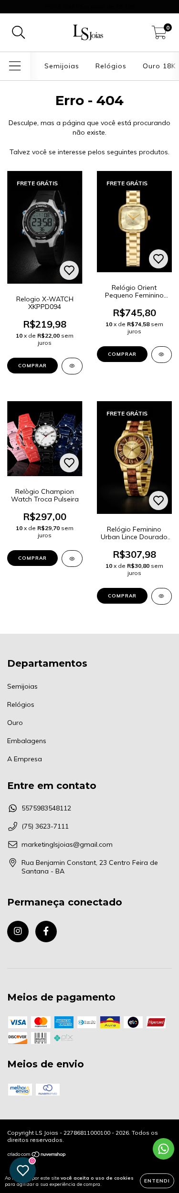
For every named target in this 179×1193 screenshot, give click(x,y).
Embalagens (26, 740)
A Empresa (24, 759)
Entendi (157, 1181)
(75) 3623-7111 (45, 826)
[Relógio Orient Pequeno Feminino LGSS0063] (161, 354)
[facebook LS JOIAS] (46, 931)
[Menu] (15, 66)
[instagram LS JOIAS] (18, 931)
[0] (159, 35)
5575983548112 (46, 808)
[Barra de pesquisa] (18, 33)
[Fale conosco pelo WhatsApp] (163, 1149)
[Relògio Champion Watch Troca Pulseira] (72, 558)
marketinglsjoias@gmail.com (67, 844)
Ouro (15, 722)
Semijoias (61, 66)
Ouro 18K (159, 66)
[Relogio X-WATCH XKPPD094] (72, 366)
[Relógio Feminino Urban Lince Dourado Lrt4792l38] (161, 596)
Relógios (110, 66)
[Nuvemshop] (37, 1155)
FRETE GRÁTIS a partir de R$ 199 (89, 6)
